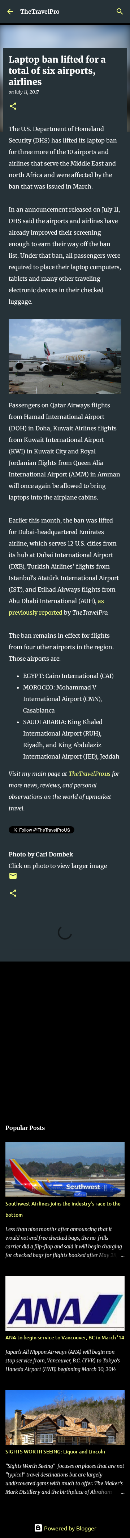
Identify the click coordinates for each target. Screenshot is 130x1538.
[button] (13, 107)
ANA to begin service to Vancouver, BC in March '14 (64, 1337)
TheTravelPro (40, 11)
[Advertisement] (65, 1037)
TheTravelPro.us (89, 773)
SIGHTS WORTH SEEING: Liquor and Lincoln (55, 1451)
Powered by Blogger (69, 1528)
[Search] (120, 11)
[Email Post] (13, 879)
